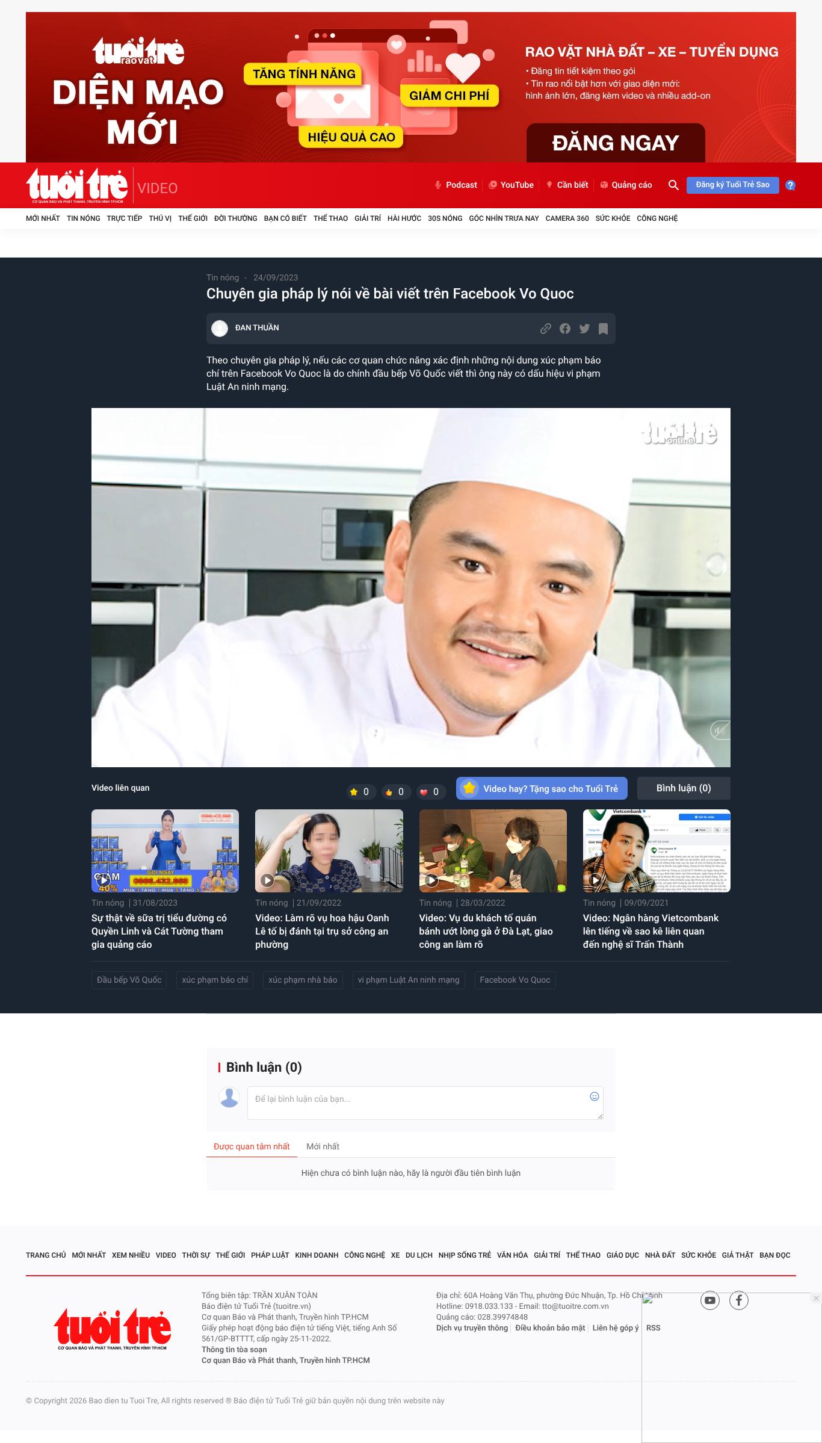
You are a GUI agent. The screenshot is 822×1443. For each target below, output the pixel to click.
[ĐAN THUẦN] (219, 328)
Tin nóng (83, 218)
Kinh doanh (317, 1255)
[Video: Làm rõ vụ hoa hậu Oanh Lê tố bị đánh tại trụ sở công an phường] (329, 850)
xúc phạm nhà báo (302, 980)
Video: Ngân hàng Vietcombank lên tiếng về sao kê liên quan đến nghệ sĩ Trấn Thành (651, 931)
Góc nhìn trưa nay (504, 218)
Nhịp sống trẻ (465, 1255)
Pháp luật (270, 1255)
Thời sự (196, 1255)
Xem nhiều (131, 1255)
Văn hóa (512, 1255)
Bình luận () (684, 788)
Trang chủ (46, 1255)
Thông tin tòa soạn (234, 1350)
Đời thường (236, 218)
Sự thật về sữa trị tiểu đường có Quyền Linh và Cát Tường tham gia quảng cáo (159, 931)
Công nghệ (657, 218)
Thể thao (331, 218)
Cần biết (573, 185)
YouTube (517, 185)
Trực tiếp (125, 218)
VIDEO (157, 188)
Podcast (461, 185)
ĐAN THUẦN (257, 328)
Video (166, 1255)
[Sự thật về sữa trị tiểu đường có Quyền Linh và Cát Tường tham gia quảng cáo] (165, 850)
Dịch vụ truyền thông (472, 1328)
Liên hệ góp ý (616, 1328)
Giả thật (738, 1255)
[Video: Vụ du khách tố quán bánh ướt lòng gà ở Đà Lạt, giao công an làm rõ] (493, 850)
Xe (395, 1255)
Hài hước (404, 218)
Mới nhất (43, 218)
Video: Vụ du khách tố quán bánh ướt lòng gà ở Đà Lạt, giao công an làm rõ (486, 931)
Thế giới (193, 218)
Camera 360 (567, 218)
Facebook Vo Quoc (515, 980)
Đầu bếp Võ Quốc (129, 980)
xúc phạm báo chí (215, 980)
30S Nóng (445, 218)
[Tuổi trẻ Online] (114, 1329)
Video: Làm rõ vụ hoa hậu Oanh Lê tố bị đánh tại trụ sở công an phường (322, 931)
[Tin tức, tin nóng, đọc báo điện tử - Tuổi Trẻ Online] (80, 185)
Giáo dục (623, 1255)
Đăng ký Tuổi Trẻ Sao (733, 185)
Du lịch (419, 1255)
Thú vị (160, 218)
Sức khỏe (613, 218)
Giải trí (367, 218)
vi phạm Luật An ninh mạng (409, 980)
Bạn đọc (774, 1255)
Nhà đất (660, 1255)
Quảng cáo (632, 185)
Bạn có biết (285, 218)
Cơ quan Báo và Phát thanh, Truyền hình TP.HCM (286, 1360)
